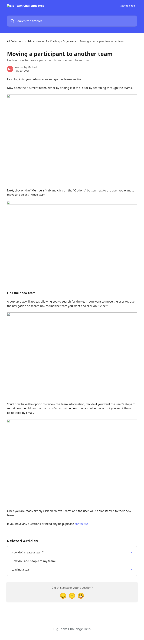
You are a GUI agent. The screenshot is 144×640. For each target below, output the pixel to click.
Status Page (127, 5)
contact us (82, 524)
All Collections (15, 41)
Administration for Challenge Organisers (52, 41)
